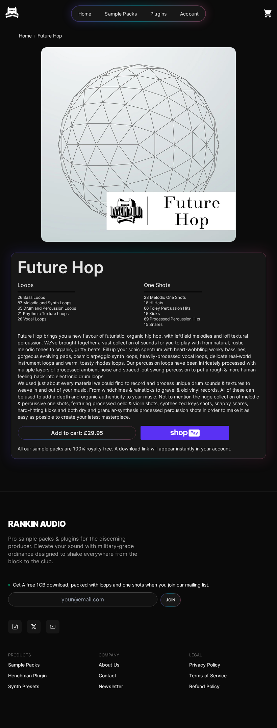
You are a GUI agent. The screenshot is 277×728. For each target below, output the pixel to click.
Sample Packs (121, 14)
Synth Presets (24, 686)
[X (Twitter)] (34, 626)
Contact (107, 675)
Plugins (158, 14)
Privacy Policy (204, 665)
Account (189, 14)
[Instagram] (15, 626)
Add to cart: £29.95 (77, 433)
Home (85, 14)
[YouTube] (52, 626)
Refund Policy (204, 686)
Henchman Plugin (27, 675)
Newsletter (111, 686)
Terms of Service (208, 675)
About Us (109, 665)
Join (170, 599)
